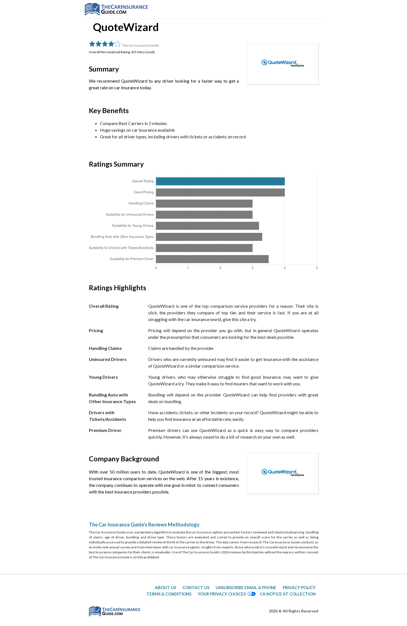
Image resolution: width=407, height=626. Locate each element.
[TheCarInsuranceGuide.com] (116, 9)
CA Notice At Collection (288, 593)
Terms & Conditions (168, 593)
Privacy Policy (299, 587)
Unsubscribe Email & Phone (246, 587)
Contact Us (195, 587)
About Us (165, 587)
